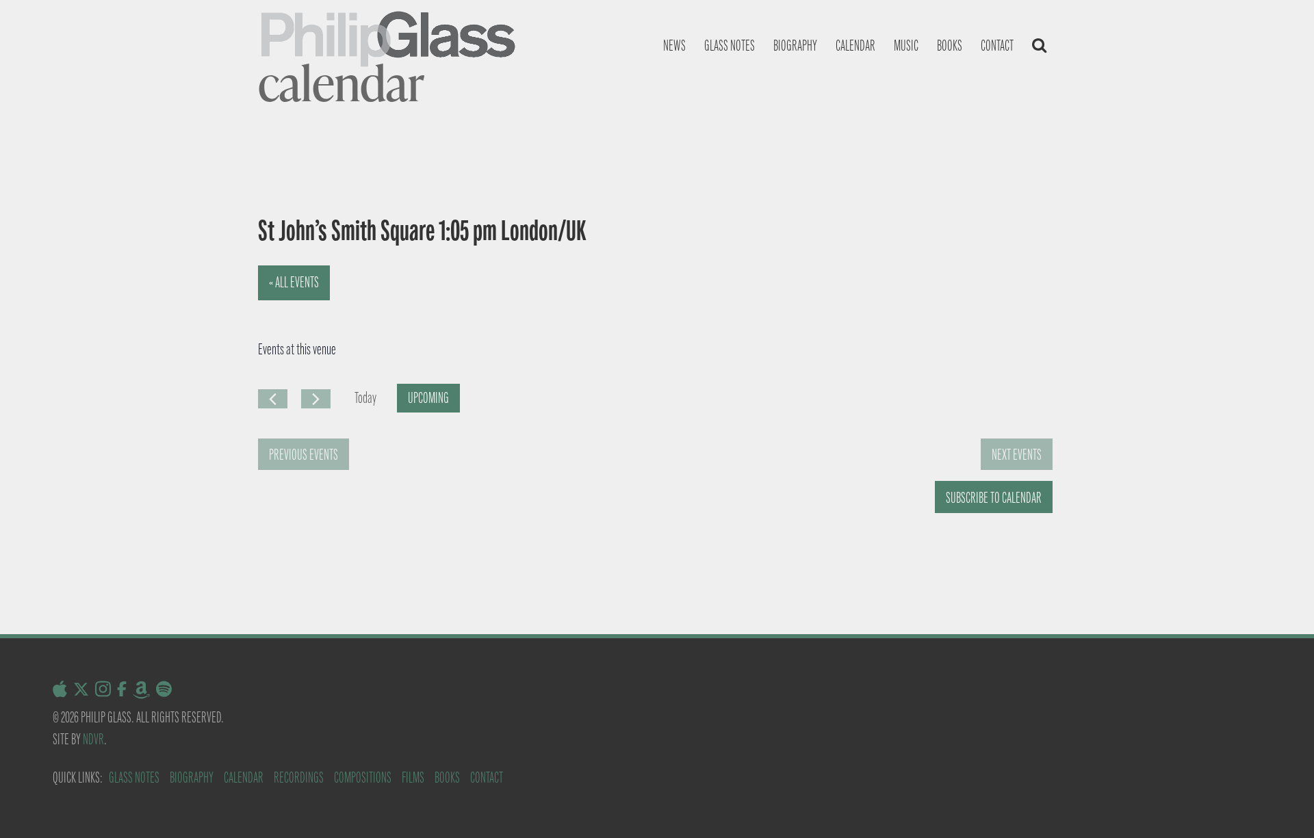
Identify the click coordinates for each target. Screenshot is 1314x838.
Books (949, 45)
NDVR (93, 739)
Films (413, 777)
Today (365, 397)
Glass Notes (134, 777)
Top (1281, 805)
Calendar (855, 45)
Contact (997, 45)
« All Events (294, 282)
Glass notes (729, 45)
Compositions (362, 777)
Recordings (299, 777)
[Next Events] (316, 398)
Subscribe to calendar (994, 497)
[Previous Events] (272, 398)
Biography (795, 45)
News (674, 45)
